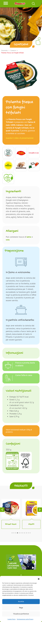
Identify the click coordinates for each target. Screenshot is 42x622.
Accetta (21, 601)
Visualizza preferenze (21, 614)
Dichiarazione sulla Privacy (25, 619)
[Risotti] (31, 508)
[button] (39, 579)
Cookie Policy (12, 619)
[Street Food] (10, 508)
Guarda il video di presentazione (19, 138)
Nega (21, 608)
